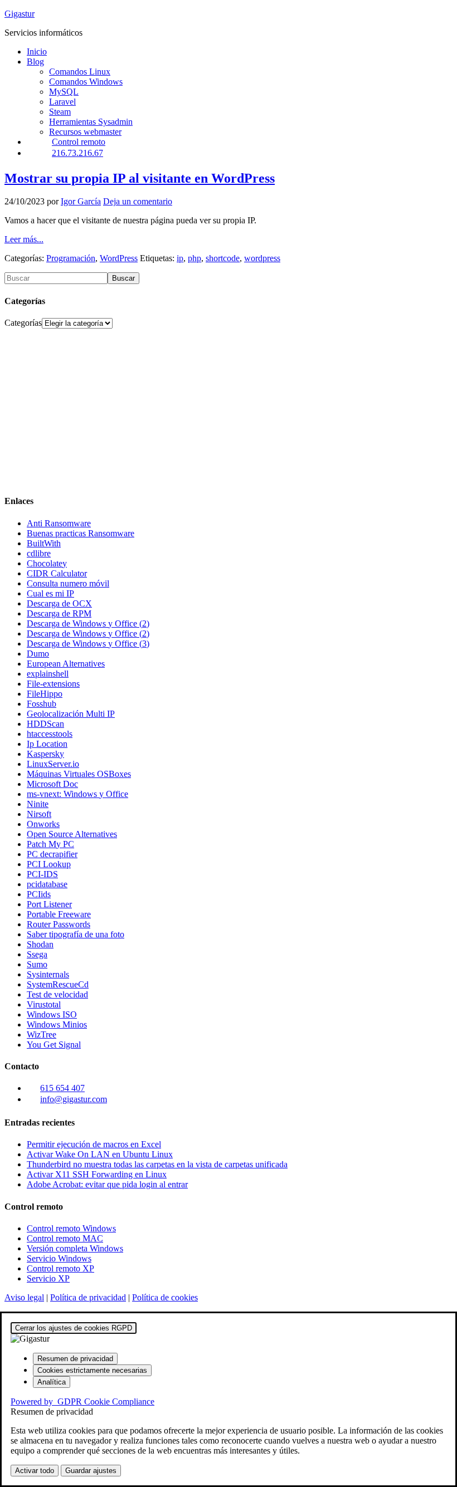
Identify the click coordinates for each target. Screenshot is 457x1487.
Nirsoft (39, 814)
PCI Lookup (49, 864)
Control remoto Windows (71, 1228)
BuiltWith (44, 543)
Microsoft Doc (52, 784)
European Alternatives (66, 663)
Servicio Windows (59, 1258)
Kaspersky (45, 754)
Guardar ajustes (90, 1470)
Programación (70, 258)
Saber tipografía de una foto (75, 934)
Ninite (37, 804)
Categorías (23, 322)
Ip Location (47, 744)
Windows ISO (52, 1014)
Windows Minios (57, 1024)
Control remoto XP (60, 1268)
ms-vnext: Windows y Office (77, 794)
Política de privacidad (88, 1297)
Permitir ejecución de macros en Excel (94, 1144)
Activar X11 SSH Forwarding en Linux (97, 1174)
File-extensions (53, 683)
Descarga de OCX (59, 603)
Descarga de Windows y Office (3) (88, 643)
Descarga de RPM (59, 613)
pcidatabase (47, 884)
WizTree (41, 1034)
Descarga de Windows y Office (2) (88, 623)
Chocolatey (47, 563)
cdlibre (39, 553)
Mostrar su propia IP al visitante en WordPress (139, 178)
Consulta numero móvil (68, 583)
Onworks (43, 824)
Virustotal (44, 1004)
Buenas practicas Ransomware (80, 533)
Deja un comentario (137, 201)
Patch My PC (50, 844)
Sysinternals (48, 974)
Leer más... (23, 239)
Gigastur (19, 13)
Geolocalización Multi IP (71, 713)
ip (180, 258)
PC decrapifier (52, 854)
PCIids (39, 894)
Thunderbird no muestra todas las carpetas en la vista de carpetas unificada (157, 1164)
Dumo (38, 653)
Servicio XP (48, 1278)
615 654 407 (62, 1088)
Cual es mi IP (50, 593)
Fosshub (41, 703)
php (194, 258)
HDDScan (45, 723)
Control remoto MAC (65, 1238)
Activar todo (34, 1470)
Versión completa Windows (75, 1248)
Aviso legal (24, 1297)
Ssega (37, 954)
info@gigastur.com (73, 1099)
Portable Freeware (59, 914)
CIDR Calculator (57, 573)
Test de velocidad (57, 994)
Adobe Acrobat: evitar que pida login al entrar (107, 1184)
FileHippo (44, 693)
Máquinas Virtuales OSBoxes (79, 774)
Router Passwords (58, 924)
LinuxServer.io (53, 764)
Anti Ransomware (59, 523)
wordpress (262, 258)
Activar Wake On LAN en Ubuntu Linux (100, 1154)
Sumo (37, 964)
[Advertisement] (228, 407)
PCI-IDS (42, 874)
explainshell (48, 673)
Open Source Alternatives (72, 834)
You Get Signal (54, 1044)
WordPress (119, 258)
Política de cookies (165, 1297)
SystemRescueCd (58, 984)
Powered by (82, 1401)
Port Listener (49, 904)
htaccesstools (49, 733)
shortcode (223, 258)
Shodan (40, 944)
